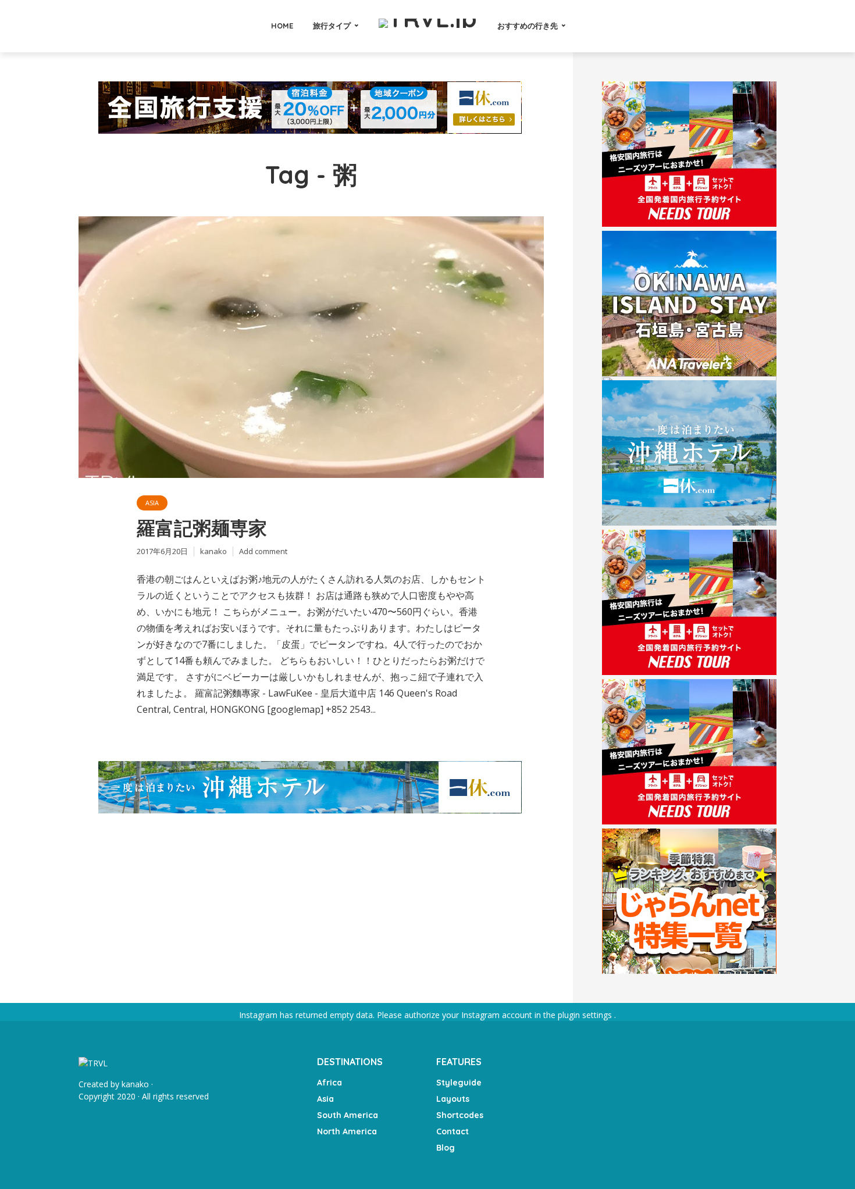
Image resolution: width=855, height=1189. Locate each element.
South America (347, 1115)
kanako (213, 551)
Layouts (452, 1099)
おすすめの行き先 (527, 25)
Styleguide (459, 1082)
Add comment (263, 551)
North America (347, 1131)
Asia (152, 502)
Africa (329, 1082)
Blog (445, 1147)
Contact (452, 1131)
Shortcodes (459, 1115)
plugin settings (586, 1014)
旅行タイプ (332, 25)
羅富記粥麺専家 (202, 528)
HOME (282, 25)
